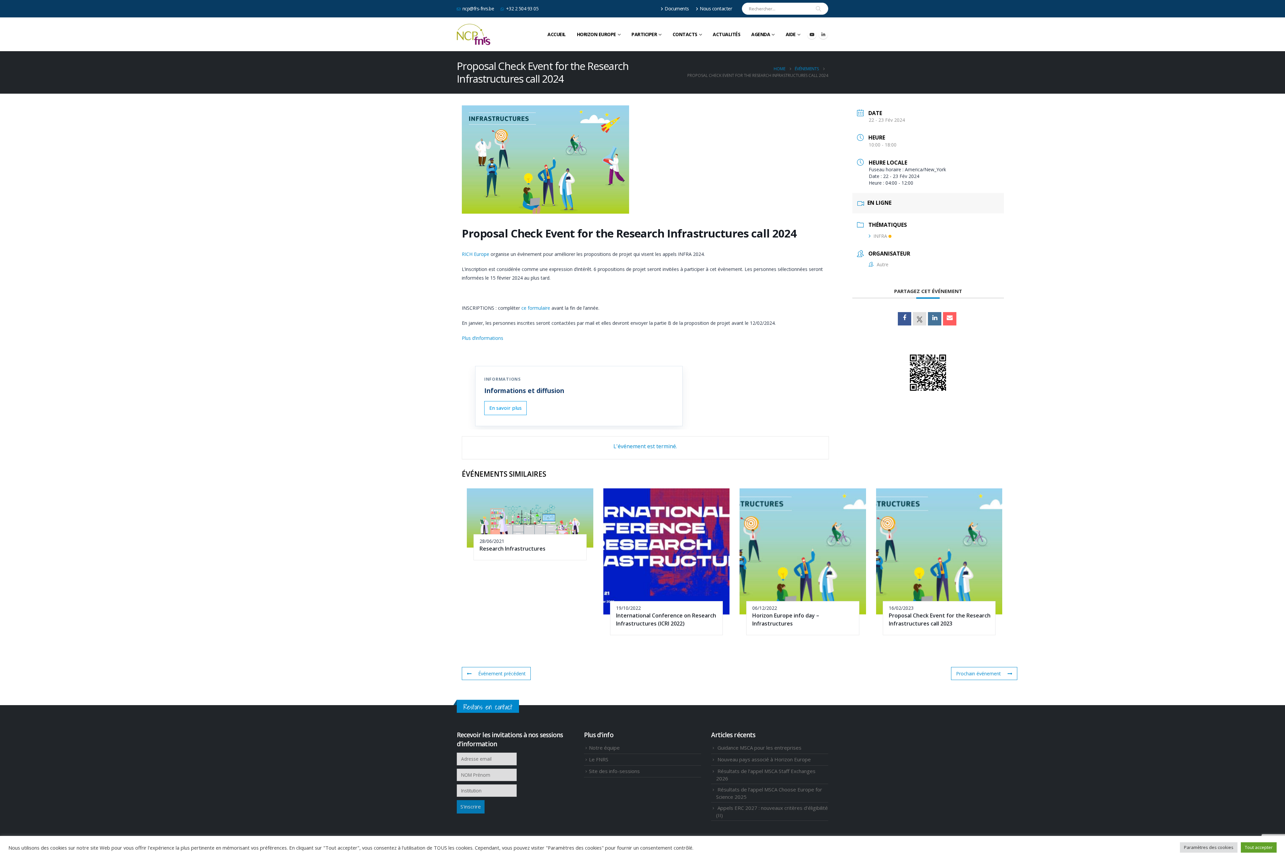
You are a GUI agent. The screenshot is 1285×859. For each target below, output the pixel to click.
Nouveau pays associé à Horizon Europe (764, 759)
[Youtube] (812, 34)
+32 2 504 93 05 (522, 8)
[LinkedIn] (823, 34)
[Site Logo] (473, 34)
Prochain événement (978, 673)
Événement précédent (502, 673)
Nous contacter (716, 8)
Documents (677, 8)
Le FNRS (598, 759)
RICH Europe (475, 254)
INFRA (880, 236)
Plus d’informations (483, 338)
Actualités (726, 34)
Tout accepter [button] (1259, 847)
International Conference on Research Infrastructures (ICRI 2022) (666, 619)
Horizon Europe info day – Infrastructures (785, 619)
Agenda (760, 34)
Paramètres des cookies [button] (1208, 847)
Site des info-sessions (614, 771)
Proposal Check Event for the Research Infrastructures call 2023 (940, 619)
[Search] (818, 8)
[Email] (949, 318)
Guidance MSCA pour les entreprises (759, 747)
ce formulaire (535, 308)
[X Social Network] (919, 318)
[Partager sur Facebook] (904, 318)
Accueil (556, 34)
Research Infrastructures (512, 548)
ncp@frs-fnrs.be (478, 8)
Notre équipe (604, 747)
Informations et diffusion (524, 390)
